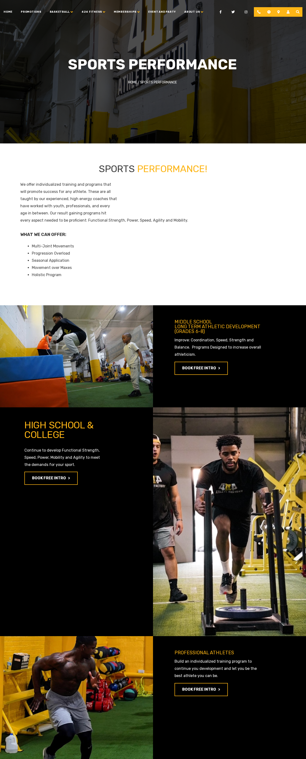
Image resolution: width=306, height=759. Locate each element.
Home (8, 11)
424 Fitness (92, 11)
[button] (201, 368)
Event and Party (162, 11)
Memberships (125, 11)
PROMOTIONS (31, 11)
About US (192, 11)
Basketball (60, 11)
